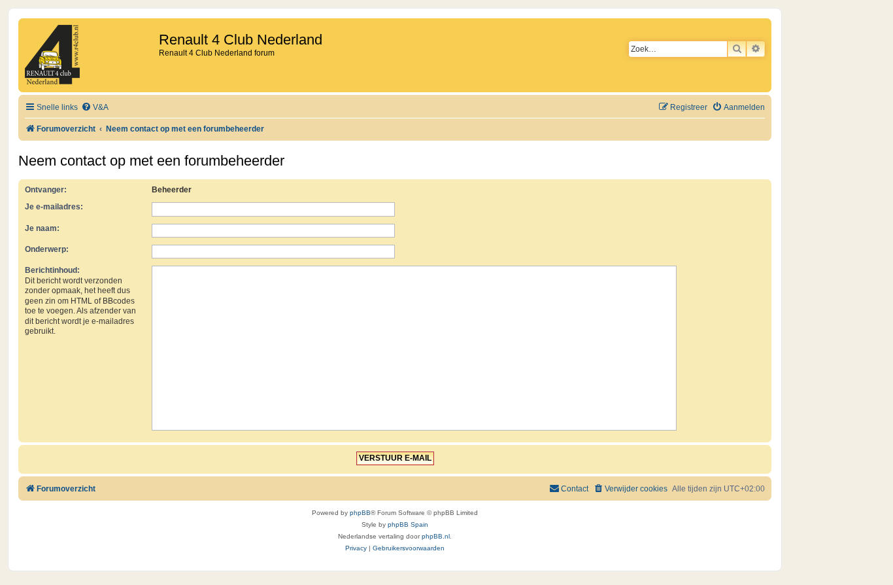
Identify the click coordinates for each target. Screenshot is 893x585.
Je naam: (42, 228)
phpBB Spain (408, 524)
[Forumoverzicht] (90, 55)
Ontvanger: (46, 189)
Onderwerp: (47, 249)
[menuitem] (95, 107)
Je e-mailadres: (54, 206)
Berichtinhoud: (52, 270)
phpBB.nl (436, 536)
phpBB (360, 512)
